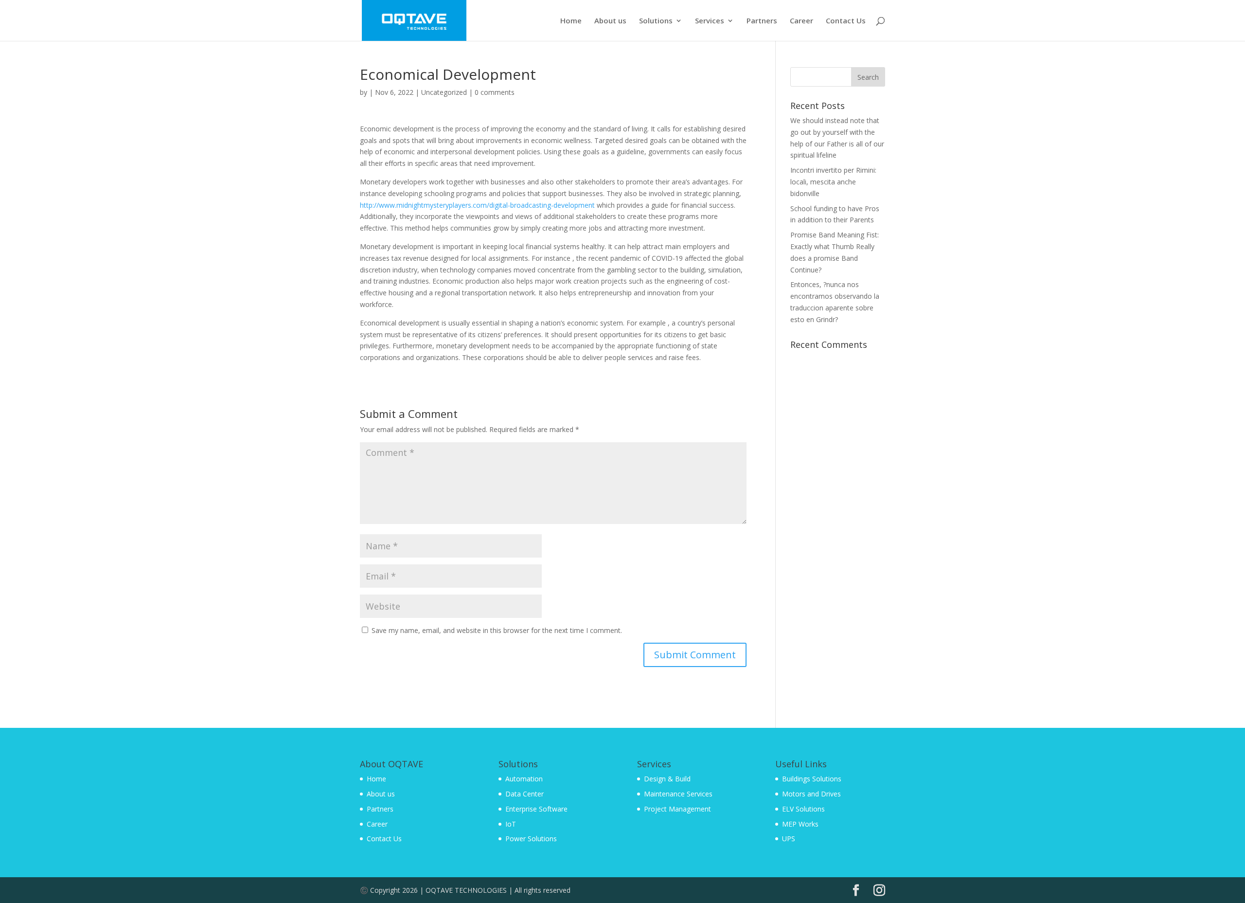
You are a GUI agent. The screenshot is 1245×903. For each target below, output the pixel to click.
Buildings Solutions (811, 778)
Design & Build (667, 778)
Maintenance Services (678, 793)
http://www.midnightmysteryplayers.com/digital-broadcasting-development (477, 205)
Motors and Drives (811, 793)
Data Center (524, 793)
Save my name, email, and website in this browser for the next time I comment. (497, 630)
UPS (788, 838)
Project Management (677, 808)
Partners (762, 21)
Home (571, 21)
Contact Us (846, 21)
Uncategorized (444, 92)
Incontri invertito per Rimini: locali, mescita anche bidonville (833, 181)
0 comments (495, 92)
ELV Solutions (803, 808)
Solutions (656, 21)
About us (610, 21)
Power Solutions (531, 838)
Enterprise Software (536, 808)
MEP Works (800, 824)
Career (801, 21)
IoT (510, 824)
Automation (524, 778)
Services (709, 21)
